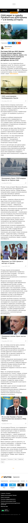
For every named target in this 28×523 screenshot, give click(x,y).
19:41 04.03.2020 (5, 22)
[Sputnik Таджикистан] (4, 10)
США (16, 459)
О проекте (3, 493)
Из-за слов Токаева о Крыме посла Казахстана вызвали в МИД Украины (14, 419)
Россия (23, 481)
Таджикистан (4, 481)
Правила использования (6, 495)
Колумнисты (10, 459)
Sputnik (3, 40)
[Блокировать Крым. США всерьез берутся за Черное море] (14, 167)
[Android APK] (5, 510)
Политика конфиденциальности (8, 499)
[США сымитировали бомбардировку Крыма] (14, 85)
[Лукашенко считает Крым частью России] (14, 325)
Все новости (3, 459)
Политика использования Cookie (8, 501)
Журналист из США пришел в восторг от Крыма (12, 262)
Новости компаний (5, 497)
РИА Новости (14, 73)
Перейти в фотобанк (18, 40)
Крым (2, 461)
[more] (25, 100)
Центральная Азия (14, 481)
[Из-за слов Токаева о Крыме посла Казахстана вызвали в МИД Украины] (14, 406)
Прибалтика (20, 459)
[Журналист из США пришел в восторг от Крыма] (14, 250)
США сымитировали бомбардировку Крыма (10, 97)
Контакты (8, 493)
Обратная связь (4, 506)
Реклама (15, 495)
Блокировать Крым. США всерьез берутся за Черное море (14, 179)
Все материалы (7, 48)
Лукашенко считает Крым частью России (14, 337)
